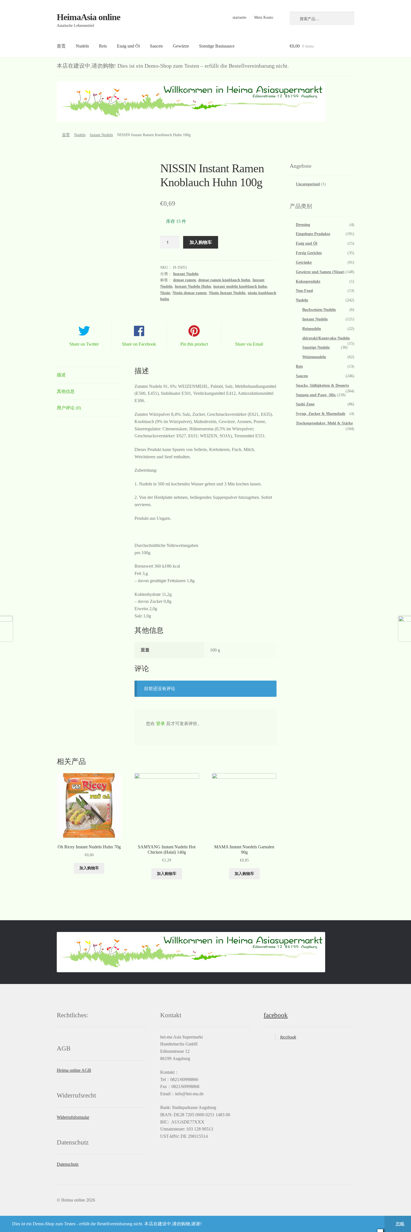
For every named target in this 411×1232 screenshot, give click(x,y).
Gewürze (181, 46)
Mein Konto (263, 17)
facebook (276, 1015)
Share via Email (249, 344)
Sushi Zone (305, 404)
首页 (61, 46)
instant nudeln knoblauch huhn (240, 286)
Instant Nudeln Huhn (193, 286)
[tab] (89, 375)
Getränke (304, 262)
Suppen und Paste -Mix (316, 395)
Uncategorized (308, 184)
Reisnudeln (311, 329)
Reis (103, 46)
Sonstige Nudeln (316, 347)
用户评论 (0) (69, 407)
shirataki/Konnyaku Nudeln (326, 338)
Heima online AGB (74, 1070)
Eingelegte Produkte (313, 234)
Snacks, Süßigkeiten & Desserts (322, 385)
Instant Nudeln (101, 135)
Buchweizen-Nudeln (319, 310)
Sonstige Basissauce (217, 46)
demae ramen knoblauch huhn (224, 280)
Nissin (165, 293)
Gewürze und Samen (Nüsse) (320, 272)
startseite (239, 17)
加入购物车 (201, 242)
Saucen (156, 46)
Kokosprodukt (308, 281)
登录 (160, 723)
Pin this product (194, 344)
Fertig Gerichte (309, 253)
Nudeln (82, 46)
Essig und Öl (128, 46)
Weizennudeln (314, 357)
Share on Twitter (84, 344)
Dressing (303, 225)
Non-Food (304, 291)
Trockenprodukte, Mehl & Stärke (324, 423)
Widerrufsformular (73, 1117)
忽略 (400, 1223)
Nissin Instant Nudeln (227, 293)
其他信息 (66, 391)
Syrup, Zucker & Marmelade (320, 414)
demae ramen (184, 280)
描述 (61, 374)
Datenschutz (68, 1164)
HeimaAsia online (88, 17)
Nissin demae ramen (190, 293)
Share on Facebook (139, 344)
